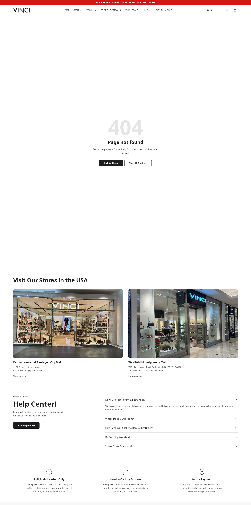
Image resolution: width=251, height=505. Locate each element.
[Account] (227, 10)
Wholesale (132, 10)
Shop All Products (138, 163)
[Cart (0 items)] (235, 10)
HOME (66, 10)
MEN (76, 10)
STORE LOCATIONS (111, 10)
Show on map (19, 376)
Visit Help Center (26, 425)
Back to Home (111, 163)
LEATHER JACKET (163, 10)
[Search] (219, 10)
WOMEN (90, 10)
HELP (145, 10)
